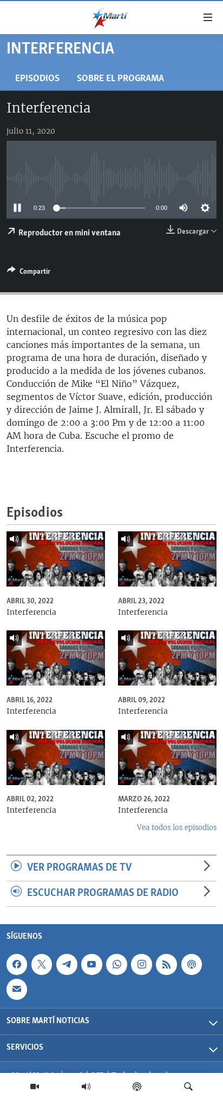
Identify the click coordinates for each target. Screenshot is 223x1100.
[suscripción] (16, 989)
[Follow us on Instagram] (141, 964)
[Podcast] (137, 1086)
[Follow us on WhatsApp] (116, 964)
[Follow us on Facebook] (16, 964)
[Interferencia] (55, 559)
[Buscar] (188, 1086)
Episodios (37, 79)
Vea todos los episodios (177, 827)
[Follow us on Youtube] (91, 964)
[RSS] (166, 964)
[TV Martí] (34, 1086)
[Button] (28, 273)
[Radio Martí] (86, 1086)
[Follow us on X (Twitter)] (41, 964)
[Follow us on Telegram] (66, 964)
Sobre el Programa (120, 79)
